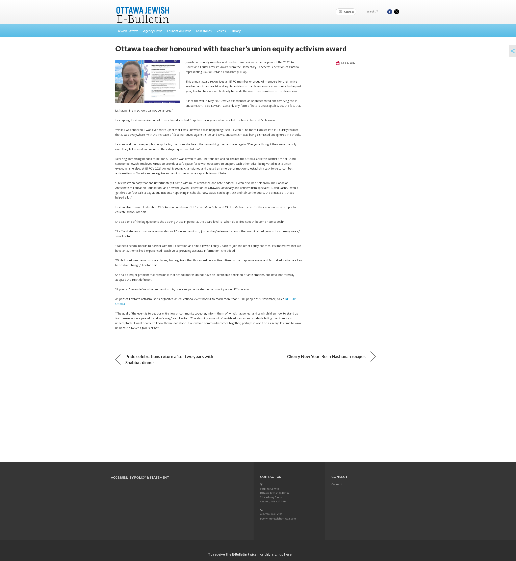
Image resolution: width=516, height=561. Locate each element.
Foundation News (179, 31)
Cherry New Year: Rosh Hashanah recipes (326, 356)
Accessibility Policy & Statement (140, 477)
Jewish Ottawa (128, 31)
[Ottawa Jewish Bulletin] (143, 10)
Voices (221, 31)
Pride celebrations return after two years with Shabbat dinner (169, 359)
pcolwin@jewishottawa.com (278, 518)
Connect (349, 11)
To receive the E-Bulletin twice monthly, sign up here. (250, 554)
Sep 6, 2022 (348, 62)
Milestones (204, 31)
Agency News (152, 31)
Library (236, 31)
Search (371, 11)
